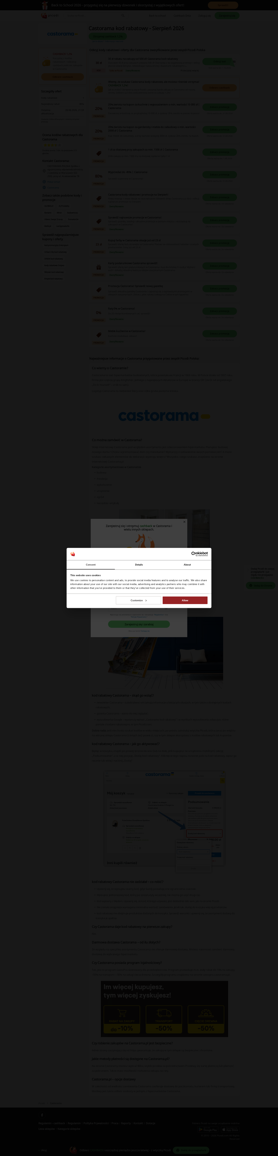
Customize (137, 600)
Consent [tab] (91, 564)
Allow (185, 600)
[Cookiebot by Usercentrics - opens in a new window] (194, 554)
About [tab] (187, 564)
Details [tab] (139, 564)
